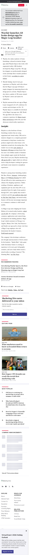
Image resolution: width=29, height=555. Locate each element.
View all (4, 473)
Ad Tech (20, 290)
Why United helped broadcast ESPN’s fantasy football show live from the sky (15, 404)
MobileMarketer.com (11, 12)
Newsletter (4, 504)
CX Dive (16, 514)
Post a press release (12, 473)
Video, (15, 290)
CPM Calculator (5, 518)
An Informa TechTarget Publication (14, 1)
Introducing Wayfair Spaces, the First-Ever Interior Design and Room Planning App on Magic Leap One (14, 268)
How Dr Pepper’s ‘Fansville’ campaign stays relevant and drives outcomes (15, 413)
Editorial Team (5, 499)
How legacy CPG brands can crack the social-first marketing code (13, 376)
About (3, 496)
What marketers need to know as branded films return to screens (14, 346)
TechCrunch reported (7, 233)
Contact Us (4, 501)
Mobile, (10, 290)
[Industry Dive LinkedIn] (2, 486)
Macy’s (3, 178)
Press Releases (5, 511)
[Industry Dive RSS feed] (12, 486)
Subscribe (21, 5)
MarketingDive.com (11, 14)
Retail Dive (17, 516)
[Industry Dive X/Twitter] (9, 486)
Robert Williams (7, 44)
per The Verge (15, 254)
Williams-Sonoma (13, 178)
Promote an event (19, 505)
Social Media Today (19, 519)
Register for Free (7, 551)
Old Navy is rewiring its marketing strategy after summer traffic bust (15, 394)
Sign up (14, 314)
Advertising (17, 498)
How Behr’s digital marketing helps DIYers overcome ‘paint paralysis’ (15, 422)
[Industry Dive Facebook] (6, 486)
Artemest (14, 175)
